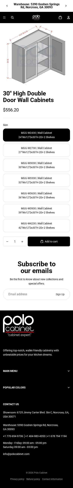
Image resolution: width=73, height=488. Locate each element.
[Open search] (12, 17)
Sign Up (60, 294)
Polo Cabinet (40, 472)
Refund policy (33, 479)
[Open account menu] (68, 17)
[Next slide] (66, 6)
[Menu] (4, 17)
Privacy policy (17, 479)
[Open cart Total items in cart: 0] (60, 17)
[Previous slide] (7, 6)
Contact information (52, 479)
